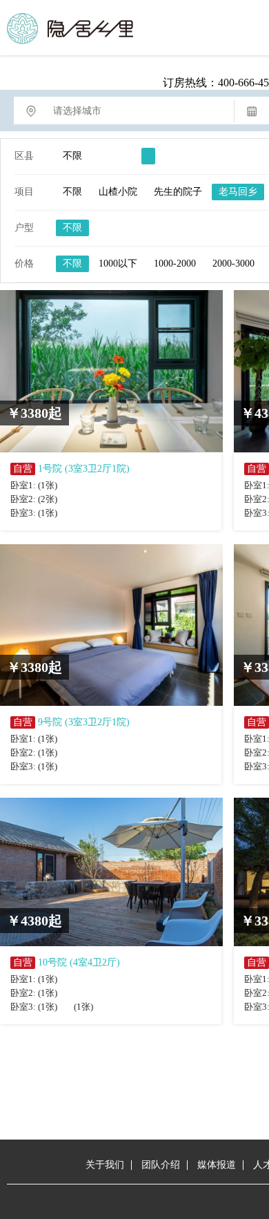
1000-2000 (175, 263)
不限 (72, 156)
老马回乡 (238, 191)
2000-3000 (233, 263)
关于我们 (105, 1165)
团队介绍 (160, 1165)
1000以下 (118, 263)
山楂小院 (118, 191)
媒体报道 (216, 1165)
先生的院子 (178, 191)
